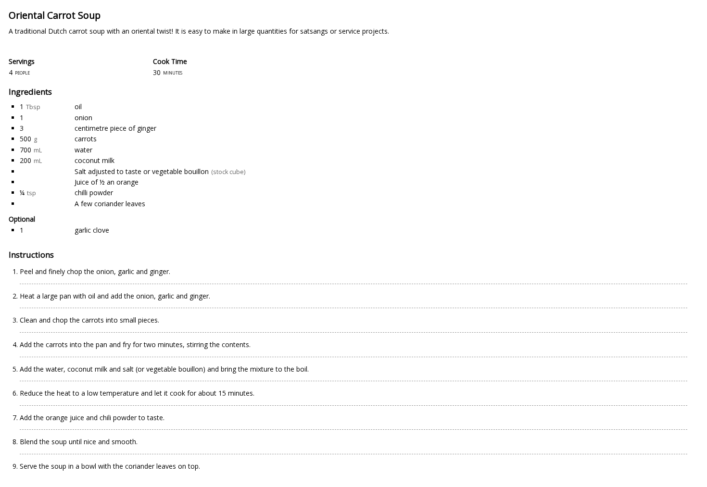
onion (83, 117)
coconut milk (94, 160)
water (83, 149)
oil (78, 106)
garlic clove (92, 230)
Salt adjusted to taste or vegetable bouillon (142, 171)
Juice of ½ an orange (107, 182)
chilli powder (94, 192)
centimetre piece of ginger (115, 128)
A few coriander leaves (110, 203)
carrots (86, 138)
